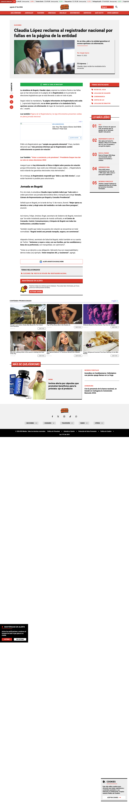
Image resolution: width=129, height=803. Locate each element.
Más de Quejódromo (26, 364)
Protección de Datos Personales (87, 431)
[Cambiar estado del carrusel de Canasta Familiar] (14, 1)
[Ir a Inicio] (64, 7)
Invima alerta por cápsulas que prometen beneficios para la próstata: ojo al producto (63, 386)
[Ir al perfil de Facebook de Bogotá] (52, 416)
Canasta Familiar (6, 1)
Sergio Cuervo (84, 53)
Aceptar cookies (112, 797)
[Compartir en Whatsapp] (11, 107)
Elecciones (27, 273)
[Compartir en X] (11, 102)
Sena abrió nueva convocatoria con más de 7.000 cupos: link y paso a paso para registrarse (107, 172)
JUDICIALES (29, 13)
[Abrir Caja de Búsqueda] (116, 7)
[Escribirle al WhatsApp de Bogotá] (76, 416)
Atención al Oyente (69, 431)
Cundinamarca (99, 96)
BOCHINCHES (75, 13)
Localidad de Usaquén (102, 93)
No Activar (20, 639)
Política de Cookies (114, 793)
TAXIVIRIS (40, 13)
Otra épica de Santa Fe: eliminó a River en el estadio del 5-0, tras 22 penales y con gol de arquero (107, 143)
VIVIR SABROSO (112, 13)
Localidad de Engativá (102, 103)
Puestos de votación (40, 273)
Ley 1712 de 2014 (64, 434)
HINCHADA (52, 13)
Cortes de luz (99, 100)
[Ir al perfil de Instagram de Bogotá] (64, 416)
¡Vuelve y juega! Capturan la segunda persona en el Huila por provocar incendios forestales (108, 186)
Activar (6, 639)
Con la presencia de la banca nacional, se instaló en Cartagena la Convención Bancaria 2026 (101, 391)
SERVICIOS (87, 13)
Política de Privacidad (53, 431)
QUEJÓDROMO (16, 13)
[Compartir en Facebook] (11, 96)
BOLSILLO (63, 13)
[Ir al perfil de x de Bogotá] (58, 416)
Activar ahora (36, 292)
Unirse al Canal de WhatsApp (53, 84)
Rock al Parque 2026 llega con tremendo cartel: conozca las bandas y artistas (107, 157)
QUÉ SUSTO (99, 13)
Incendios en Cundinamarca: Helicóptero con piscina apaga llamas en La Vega (100, 374)
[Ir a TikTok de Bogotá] (70, 416)
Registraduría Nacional (59, 273)
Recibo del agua (100, 89)
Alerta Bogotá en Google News (53, 261)
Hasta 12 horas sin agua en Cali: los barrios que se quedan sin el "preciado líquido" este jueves (107, 129)
